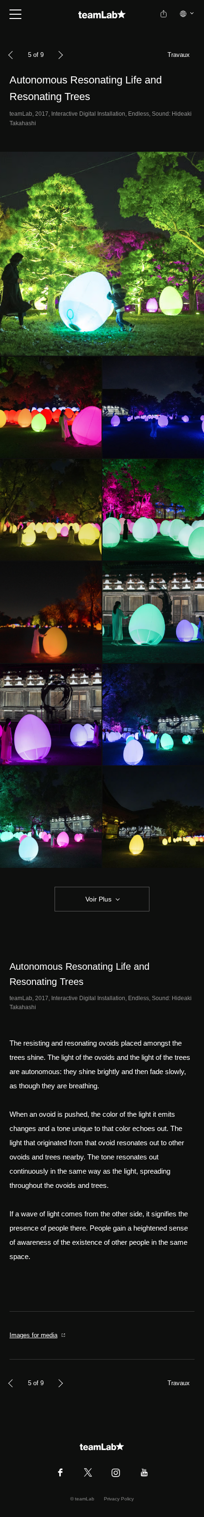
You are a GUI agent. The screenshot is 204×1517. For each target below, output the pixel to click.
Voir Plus (98, 899)
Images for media (33, 1335)
